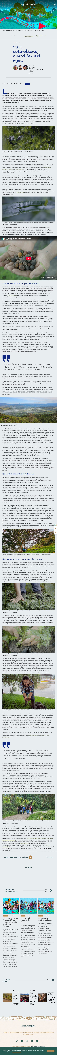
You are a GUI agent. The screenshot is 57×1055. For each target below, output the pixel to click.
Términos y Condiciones (38, 1046)
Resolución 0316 (12, 295)
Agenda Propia (24, 843)
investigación (45, 439)
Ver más (47, 980)
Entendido (50, 1051)
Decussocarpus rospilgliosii (16, 169)
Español (27, 83)
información (20, 192)
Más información (16, 1052)
